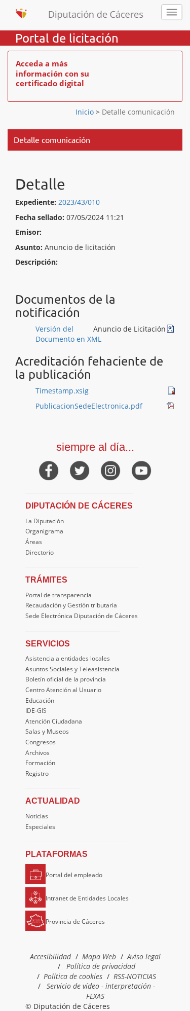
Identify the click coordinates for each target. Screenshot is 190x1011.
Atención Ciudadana (53, 721)
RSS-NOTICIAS (134, 976)
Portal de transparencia (58, 595)
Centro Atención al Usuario (63, 689)
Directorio (39, 552)
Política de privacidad (100, 966)
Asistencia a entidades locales (67, 658)
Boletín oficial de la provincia (65, 679)
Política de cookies (73, 976)
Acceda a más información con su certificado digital (52, 73)
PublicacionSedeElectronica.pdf (88, 406)
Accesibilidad (50, 956)
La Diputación (44, 521)
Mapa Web (99, 956)
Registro (37, 773)
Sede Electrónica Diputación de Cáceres (81, 615)
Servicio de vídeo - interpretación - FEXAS (101, 991)
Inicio (85, 112)
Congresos (40, 742)
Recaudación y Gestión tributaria (71, 605)
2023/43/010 (79, 202)
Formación (40, 763)
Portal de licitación (67, 38)
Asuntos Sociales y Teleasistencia (72, 669)
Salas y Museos (47, 731)
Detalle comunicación (137, 112)
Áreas (33, 541)
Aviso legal (144, 956)
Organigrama (44, 531)
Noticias (36, 816)
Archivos (37, 752)
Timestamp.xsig (62, 390)
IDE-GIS (36, 710)
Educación (39, 700)
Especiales (40, 826)
